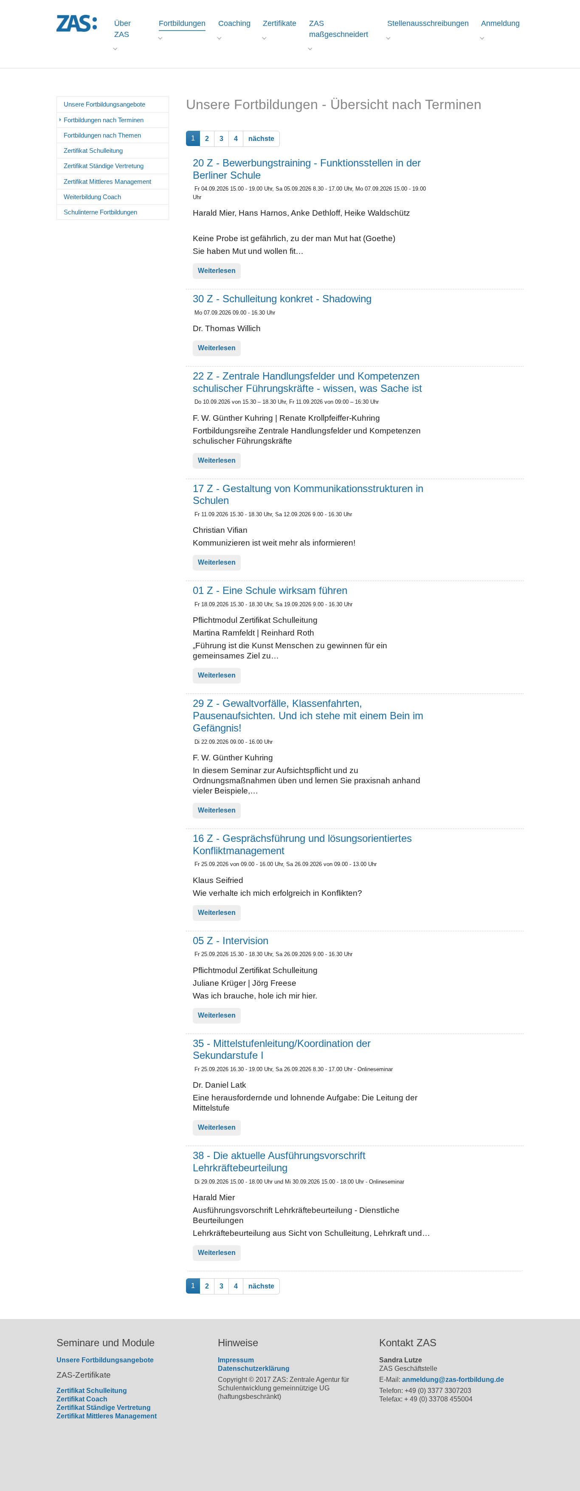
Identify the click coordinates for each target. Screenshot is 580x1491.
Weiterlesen (217, 270)
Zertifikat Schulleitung (91, 1390)
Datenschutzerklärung (254, 1368)
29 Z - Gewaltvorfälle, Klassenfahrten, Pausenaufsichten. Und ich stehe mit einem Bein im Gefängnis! (308, 716)
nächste (261, 138)
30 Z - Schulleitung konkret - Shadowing (282, 298)
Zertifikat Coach (81, 1399)
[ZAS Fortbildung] (76, 23)
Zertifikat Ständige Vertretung (103, 1407)
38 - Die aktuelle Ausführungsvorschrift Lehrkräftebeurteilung (279, 1161)
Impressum (236, 1360)
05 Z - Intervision (230, 940)
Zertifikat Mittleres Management (106, 1416)
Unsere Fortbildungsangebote (105, 1360)
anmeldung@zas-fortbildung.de (453, 1379)
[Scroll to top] (561, 1472)
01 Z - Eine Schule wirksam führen (270, 590)
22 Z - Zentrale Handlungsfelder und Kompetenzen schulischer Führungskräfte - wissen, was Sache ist (307, 382)
